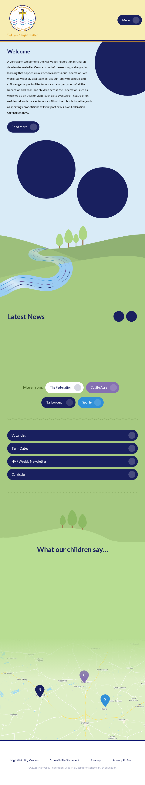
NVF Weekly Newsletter (29, 461)
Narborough (54, 402)
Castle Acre (98, 387)
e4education (109, 767)
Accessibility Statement (64, 760)
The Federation (61, 387)
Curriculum (19, 474)
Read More (19, 127)
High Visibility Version (24, 760)
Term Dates (20, 448)
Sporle (87, 402)
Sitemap (96, 760)
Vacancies (19, 435)
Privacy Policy (122, 760)
